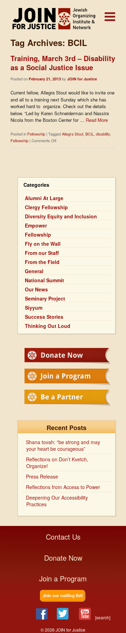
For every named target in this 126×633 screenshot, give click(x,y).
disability (103, 134)
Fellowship (36, 134)
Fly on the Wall (43, 243)
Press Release (42, 476)
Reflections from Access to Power (63, 486)
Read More (97, 120)
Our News (36, 289)
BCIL (89, 134)
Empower (36, 225)
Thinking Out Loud (47, 325)
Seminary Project (45, 298)
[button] (110, 17)
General (34, 271)
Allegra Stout (72, 134)
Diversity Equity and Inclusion (61, 216)
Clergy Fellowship (46, 207)
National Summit (44, 280)
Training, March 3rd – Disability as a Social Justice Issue (62, 62)
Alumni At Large (44, 198)
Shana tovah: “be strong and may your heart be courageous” (63, 445)
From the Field (42, 261)
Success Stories (44, 316)
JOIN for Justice (62, 18)
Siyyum (33, 307)
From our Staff (42, 252)
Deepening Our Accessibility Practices (57, 501)
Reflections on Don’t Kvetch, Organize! (57, 462)
